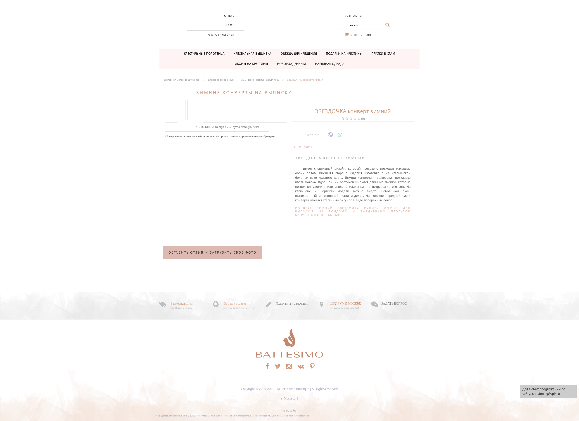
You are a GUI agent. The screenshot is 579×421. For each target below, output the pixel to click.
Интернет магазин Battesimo (181, 79)
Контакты (353, 15)
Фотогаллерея (221, 34)
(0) (363, 118)
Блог (230, 25)
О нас (229, 15)
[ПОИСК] (387, 25)
